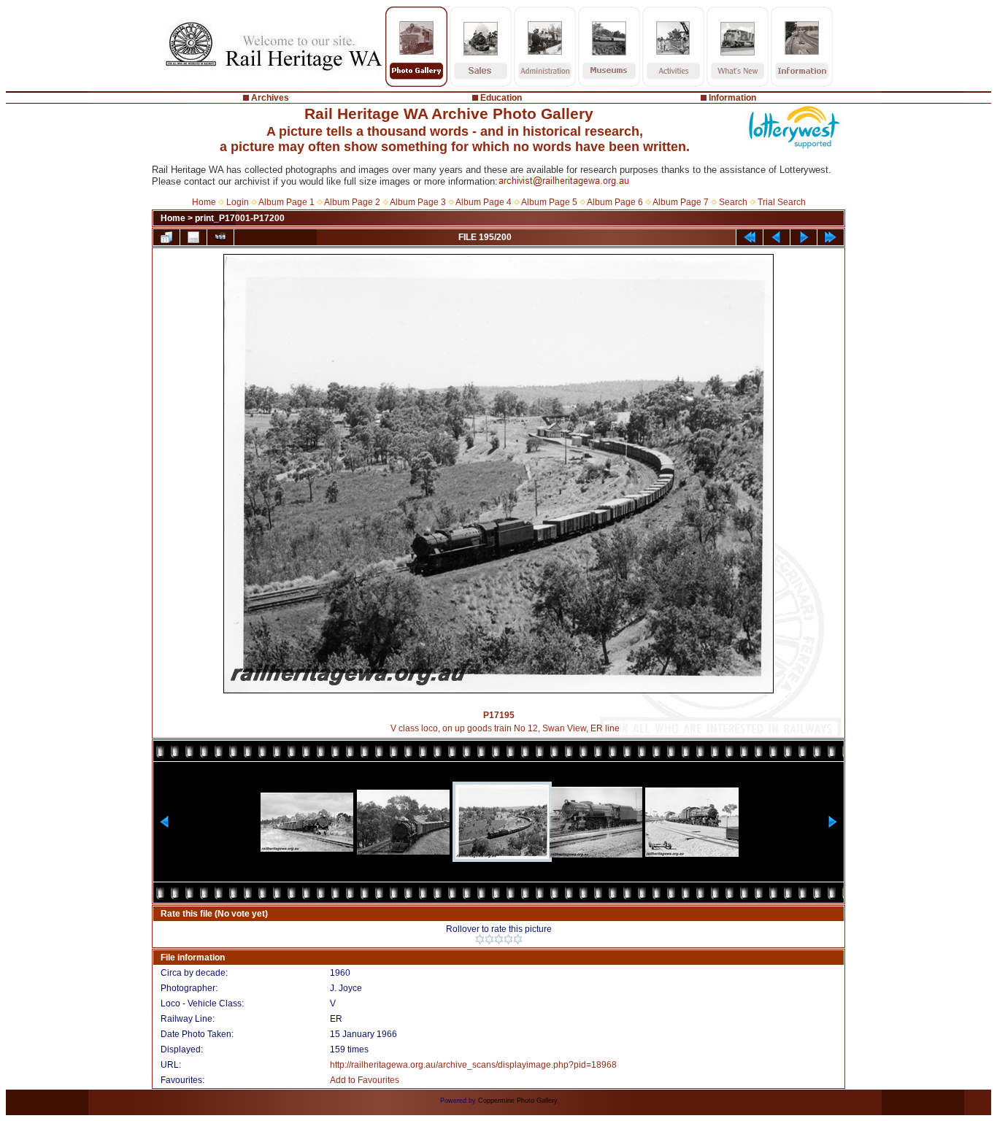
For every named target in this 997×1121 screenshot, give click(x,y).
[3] (499, 939)
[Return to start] (749, 237)
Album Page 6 (615, 202)
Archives (270, 98)
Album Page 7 (681, 202)
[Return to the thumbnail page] (166, 237)
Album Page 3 (418, 202)
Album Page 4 (483, 202)
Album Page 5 (549, 202)
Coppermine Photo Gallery (518, 1100)
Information (732, 98)
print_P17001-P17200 (240, 218)
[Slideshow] (220, 237)
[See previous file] (776, 237)
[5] (518, 939)
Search (733, 202)
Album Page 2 (352, 202)
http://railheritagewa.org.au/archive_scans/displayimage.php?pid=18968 (473, 1065)
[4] (508, 939)
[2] (489, 939)
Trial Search (782, 202)
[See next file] (803, 237)
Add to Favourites (364, 1080)
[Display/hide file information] (193, 237)
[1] (480, 939)
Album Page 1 (286, 202)
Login (237, 202)
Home (204, 202)
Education (501, 98)
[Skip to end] (830, 237)
